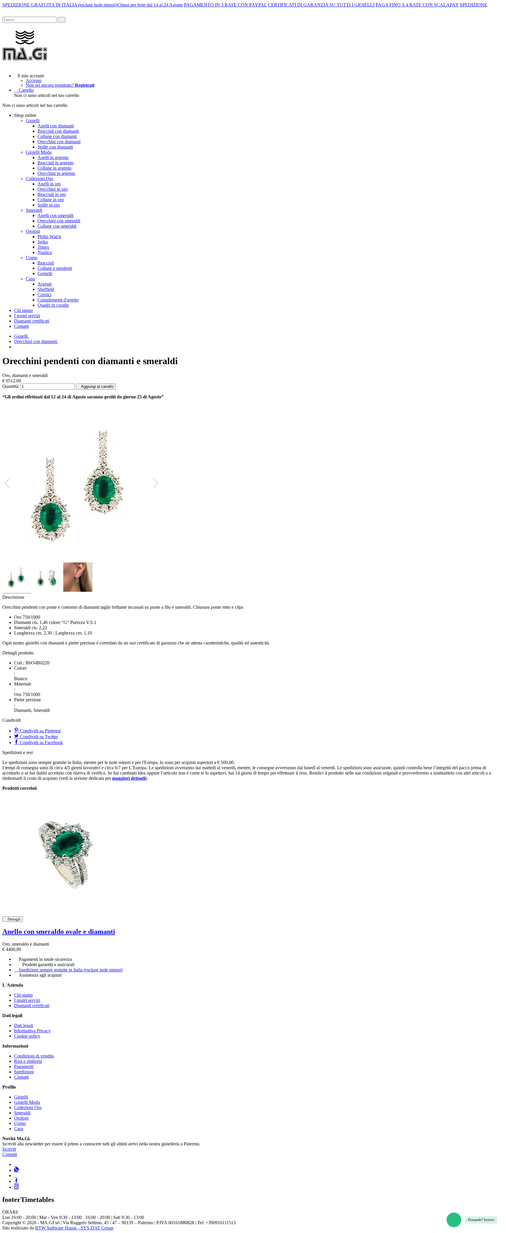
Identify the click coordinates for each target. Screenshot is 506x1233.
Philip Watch (49, 236)
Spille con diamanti (55, 146)
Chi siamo (23, 310)
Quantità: (10, 386)
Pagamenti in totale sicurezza (45, 959)
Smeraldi (34, 210)
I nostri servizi (27, 315)
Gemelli (44, 273)
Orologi (33, 231)
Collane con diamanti (57, 136)
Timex (43, 247)
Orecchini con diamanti (59, 141)
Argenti (44, 284)
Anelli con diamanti (55, 125)
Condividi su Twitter (38, 736)
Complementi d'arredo (57, 299)
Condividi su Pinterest (40, 730)
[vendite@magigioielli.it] (16, 1175)
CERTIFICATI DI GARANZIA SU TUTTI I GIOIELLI (321, 4)
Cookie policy (27, 1036)
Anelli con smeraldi (55, 215)
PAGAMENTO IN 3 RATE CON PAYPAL (225, 4)
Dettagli (14, 919)
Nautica (44, 252)
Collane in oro (50, 199)
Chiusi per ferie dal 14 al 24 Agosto (150, 4)
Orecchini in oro (52, 189)
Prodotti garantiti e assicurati (48, 964)
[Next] (155, 483)
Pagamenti (23, 1066)
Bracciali (45, 262)
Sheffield (45, 289)
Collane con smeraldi (56, 226)
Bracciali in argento (55, 162)
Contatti (21, 326)
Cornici (44, 294)
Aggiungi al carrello (97, 386)
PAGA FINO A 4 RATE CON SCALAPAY (417, 4)
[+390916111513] (16, 1164)
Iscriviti (9, 1149)
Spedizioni (24, 1071)
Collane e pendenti (54, 268)
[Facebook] (16, 1181)
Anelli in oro (49, 183)
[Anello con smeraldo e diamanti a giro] (65, 853)
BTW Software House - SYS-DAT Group (74, 1227)
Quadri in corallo (53, 305)
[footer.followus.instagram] (16, 1187)
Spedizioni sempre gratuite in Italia (71, 969)
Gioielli (33, 120)
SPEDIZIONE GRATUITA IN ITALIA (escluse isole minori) (59, 4)
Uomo (31, 257)
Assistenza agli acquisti (40, 975)
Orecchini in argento (56, 173)
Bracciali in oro (51, 194)
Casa (30, 278)
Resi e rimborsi (28, 1061)
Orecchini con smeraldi (58, 220)
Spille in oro (48, 204)
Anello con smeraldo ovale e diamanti (58, 931)
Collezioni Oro (39, 178)
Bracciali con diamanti (58, 131)
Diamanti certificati (31, 320)
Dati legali (23, 1025)
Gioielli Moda (39, 152)
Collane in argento (54, 168)
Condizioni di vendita (34, 1055)
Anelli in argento (53, 157)
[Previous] (7, 483)
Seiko (42, 241)
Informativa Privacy (32, 1030)
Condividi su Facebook (41, 742)
